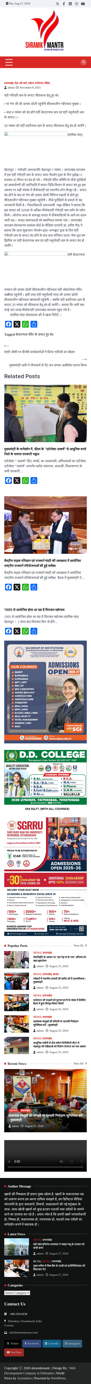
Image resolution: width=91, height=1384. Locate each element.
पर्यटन (31, 83)
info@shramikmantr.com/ (23, 1332)
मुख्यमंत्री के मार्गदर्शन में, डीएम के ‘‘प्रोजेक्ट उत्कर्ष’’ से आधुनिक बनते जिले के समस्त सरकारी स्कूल (45, 451)
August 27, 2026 (58, 1253)
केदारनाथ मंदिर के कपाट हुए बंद (34, 334)
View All (79, 945)
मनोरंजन (39, 83)
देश (16, 83)
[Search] (83, 62)
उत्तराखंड (9, 83)
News (37, 952)
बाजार (56, 974)
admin (11, 87)
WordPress (58, 1378)
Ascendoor (24, 1378)
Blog (37, 1261)
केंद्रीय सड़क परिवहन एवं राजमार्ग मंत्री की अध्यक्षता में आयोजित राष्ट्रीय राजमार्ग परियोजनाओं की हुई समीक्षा (42, 563)
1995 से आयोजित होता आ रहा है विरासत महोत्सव (34, 610)
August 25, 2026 (58, 966)
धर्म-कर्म (23, 83)
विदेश (47, 83)
